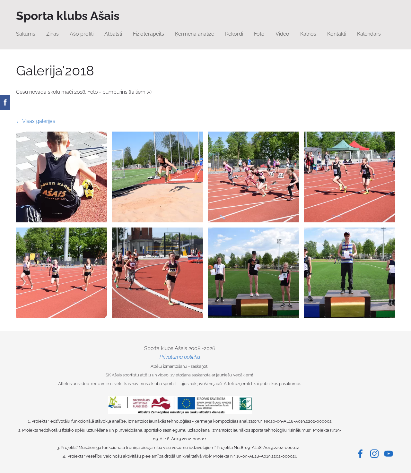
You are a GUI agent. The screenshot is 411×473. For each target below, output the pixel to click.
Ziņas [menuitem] (52, 34)
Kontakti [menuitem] (336, 34)
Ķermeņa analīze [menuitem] (194, 34)
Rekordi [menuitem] (234, 34)
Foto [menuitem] (259, 34)
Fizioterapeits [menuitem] (148, 34)
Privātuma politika (180, 357)
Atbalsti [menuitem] (113, 34)
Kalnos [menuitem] (308, 34)
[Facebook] (360, 453)
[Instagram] (374, 453)
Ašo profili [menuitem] (81, 34)
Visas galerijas (38, 121)
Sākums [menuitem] (25, 34)
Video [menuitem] (282, 34)
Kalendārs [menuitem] (369, 34)
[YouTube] (388, 453)
